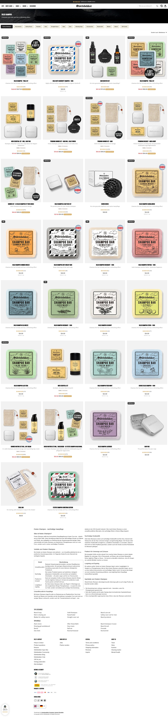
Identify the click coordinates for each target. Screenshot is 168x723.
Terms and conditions (92, 642)
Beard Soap (38, 613)
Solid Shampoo (72, 613)
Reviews (88, 650)
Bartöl (36, 628)
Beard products (106, 617)
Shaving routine (116, 650)
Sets (3, 6)
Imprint (88, 652)
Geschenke (33, 6)
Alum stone (37, 624)
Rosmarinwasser (72, 631)
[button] (5, 709)
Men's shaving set (40, 615)
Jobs (61, 642)
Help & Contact (38, 642)
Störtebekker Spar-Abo (41, 650)
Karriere (113, 647)
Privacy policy (90, 645)
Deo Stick (37, 631)
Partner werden (64, 645)
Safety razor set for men (109, 615)
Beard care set (105, 613)
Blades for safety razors (42, 617)
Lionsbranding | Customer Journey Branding (52, 712)
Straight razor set (73, 617)
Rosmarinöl (104, 631)
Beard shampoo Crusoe (108, 624)
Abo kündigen (38, 664)
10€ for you (37, 659)
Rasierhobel (71, 615)
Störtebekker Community (41, 652)
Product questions (39, 645)
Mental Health (115, 652)
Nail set (69, 628)
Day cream (70, 626)
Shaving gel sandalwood (42, 626)
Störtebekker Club (39, 657)
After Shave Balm (73, 624)
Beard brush (105, 626)
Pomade (103, 628)
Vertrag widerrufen (39, 662)
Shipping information (92, 647)
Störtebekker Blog (39, 654)
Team (113, 642)
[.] (161, 6)
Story (113, 645)
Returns (36, 647)
